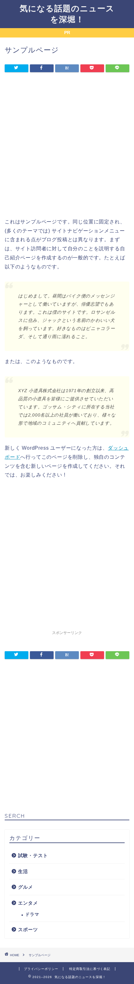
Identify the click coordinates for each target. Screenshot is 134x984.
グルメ (25, 887)
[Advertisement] (67, 150)
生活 (23, 871)
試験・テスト (33, 855)
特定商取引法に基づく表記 (89, 969)
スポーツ (28, 929)
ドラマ (32, 914)
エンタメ (28, 903)
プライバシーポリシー (41, 969)
